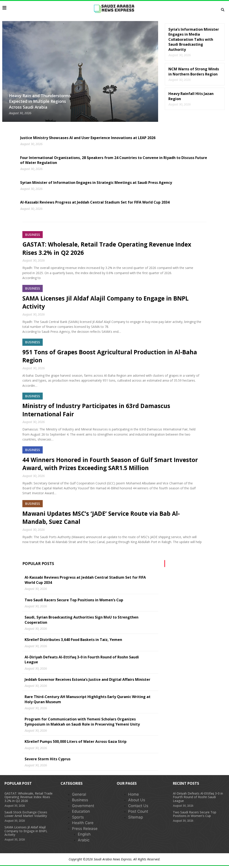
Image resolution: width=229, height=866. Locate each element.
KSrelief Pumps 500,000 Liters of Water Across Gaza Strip (76, 741)
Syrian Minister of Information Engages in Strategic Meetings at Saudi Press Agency (96, 182)
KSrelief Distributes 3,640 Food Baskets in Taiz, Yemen (73, 639)
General (79, 794)
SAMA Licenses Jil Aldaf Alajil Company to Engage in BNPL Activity (25, 831)
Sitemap (135, 817)
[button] (222, 9)
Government (83, 806)
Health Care (82, 823)
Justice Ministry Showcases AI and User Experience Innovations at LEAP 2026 (87, 137)
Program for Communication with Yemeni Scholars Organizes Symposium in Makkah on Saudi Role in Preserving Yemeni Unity (82, 721)
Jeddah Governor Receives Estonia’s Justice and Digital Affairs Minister (87, 679)
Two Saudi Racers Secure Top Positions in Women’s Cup (74, 599)
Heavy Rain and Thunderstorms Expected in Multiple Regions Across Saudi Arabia (40, 101)
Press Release (85, 828)
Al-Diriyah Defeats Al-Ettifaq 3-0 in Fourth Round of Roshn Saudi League (198, 797)
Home (133, 794)
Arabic (83, 840)
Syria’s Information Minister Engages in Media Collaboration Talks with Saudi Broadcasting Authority (193, 39)
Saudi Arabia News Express (112, 859)
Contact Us (138, 806)
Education (81, 811)
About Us (136, 800)
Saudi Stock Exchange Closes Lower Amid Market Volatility (25, 814)
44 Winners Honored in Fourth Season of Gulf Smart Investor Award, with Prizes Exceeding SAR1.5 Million (110, 464)
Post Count (138, 811)
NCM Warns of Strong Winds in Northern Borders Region (193, 71)
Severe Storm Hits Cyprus (47, 758)
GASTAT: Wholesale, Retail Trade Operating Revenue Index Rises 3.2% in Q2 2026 (28, 797)
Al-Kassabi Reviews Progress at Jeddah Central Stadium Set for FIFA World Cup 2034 (95, 202)
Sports (78, 817)
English (84, 834)
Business (80, 800)
